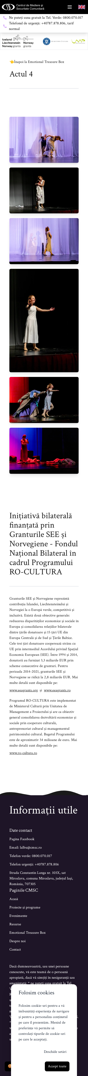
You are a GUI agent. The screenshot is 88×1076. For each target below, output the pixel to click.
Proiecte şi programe (24, 907)
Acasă (13, 899)
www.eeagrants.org (23, 690)
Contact (15, 949)
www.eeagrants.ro (57, 690)
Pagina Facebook (21, 839)
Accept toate (57, 1066)
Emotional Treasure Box (27, 932)
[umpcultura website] (78, 41)
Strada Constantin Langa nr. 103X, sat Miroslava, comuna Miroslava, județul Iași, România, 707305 (41, 878)
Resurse (15, 924)
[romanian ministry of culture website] (55, 41)
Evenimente (18, 915)
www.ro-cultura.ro (23, 753)
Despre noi (17, 941)
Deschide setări (55, 1051)
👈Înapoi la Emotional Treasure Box (36, 61)
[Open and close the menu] (69, 7)
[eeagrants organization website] (18, 41)
